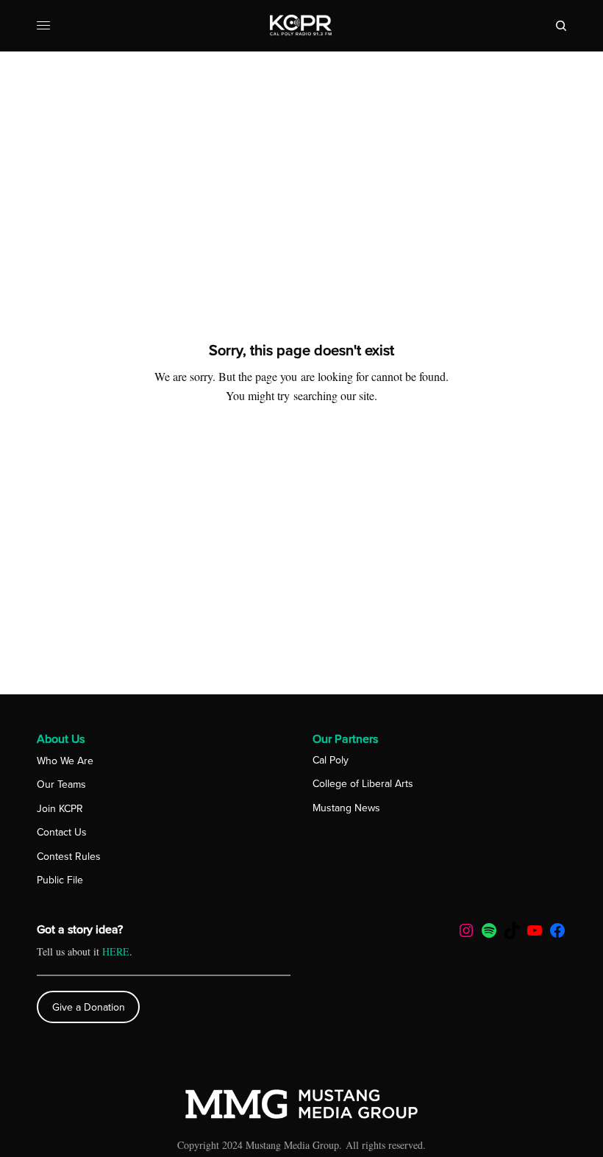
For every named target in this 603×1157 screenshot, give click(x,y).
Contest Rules (69, 856)
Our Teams (61, 784)
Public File (60, 880)
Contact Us (62, 832)
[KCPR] (301, 26)
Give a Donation (88, 1007)
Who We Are (65, 761)
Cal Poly (331, 760)
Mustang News (346, 808)
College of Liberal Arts (363, 783)
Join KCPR (60, 808)
